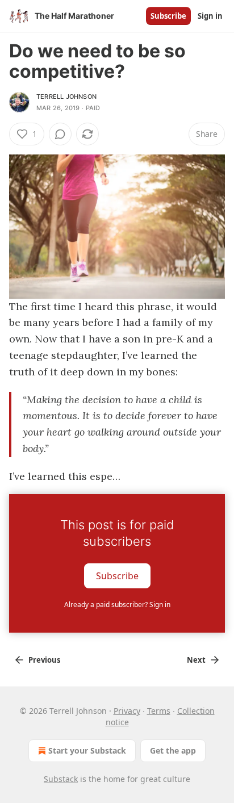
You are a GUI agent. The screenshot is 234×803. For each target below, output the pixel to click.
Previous (44, 660)
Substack (61, 778)
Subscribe (168, 16)
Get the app (173, 750)
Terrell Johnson (66, 97)
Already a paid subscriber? (117, 604)
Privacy (127, 710)
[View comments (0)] (60, 134)
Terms (158, 710)
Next (196, 660)
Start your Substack (87, 750)
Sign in (210, 16)
